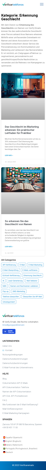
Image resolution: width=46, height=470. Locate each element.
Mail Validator (32, 281)
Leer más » (9, 155)
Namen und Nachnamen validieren (24, 286)
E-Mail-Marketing (35, 265)
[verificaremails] (14, 316)
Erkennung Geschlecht (33, 275)
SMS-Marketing (19, 291)
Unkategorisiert (9, 302)
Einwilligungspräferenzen (13, 325)
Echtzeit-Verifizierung (11, 275)
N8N (4, 286)
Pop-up (6, 291)
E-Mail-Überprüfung (11, 270)
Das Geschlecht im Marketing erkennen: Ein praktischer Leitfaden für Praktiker (22, 129)
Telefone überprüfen (11, 296)
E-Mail (22, 265)
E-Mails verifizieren (30, 270)
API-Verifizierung (9, 265)
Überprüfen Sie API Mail (32, 296)
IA (3, 281)
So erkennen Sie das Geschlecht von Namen (18, 223)
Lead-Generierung (15, 281)
